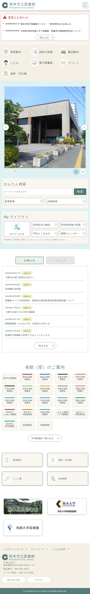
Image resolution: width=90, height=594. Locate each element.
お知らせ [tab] (29, 260)
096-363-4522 (21, 568)
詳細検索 (52, 201)
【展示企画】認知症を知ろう (19, 277)
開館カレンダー (69, 233)
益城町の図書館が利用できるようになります (27, 334)
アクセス (39, 579)
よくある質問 (58, 549)
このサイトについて (13, 549)
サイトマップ (37, 549)
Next (84, 127)
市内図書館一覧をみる (42, 438)
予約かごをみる (41, 233)
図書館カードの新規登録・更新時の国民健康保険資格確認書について (39, 300)
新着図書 (10, 201)
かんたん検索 (15, 183)
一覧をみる (43, 37)
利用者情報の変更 (71, 224)
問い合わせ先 (13, 579)
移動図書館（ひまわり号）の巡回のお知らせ (27, 323)
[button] (8, 171)
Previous (6, 127)
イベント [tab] (60, 260)
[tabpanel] (45, 309)
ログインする (16, 233)
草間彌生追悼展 (13, 288)
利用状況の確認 (41, 224)
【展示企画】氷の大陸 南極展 (20, 311)
